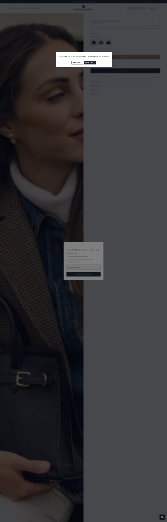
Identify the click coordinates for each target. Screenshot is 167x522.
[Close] (110, 54)
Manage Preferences (77, 62)
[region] (84, 59)
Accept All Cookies (90, 62)
